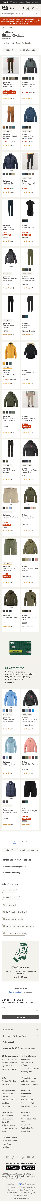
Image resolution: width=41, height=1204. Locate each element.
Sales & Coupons (28, 1081)
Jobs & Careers (7, 1116)
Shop (12, 8)
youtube (28, 1157)
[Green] (23, 559)
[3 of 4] (11, 75)
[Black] (16, 78)
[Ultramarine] (10, 508)
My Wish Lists (7, 1066)
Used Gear (6, 1103)
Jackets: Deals (11, 891)
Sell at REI (5, 1122)
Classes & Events (27, 1100)
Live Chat (5, 1147)
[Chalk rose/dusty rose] (31, 508)
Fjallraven (4, 27)
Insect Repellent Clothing (15, 919)
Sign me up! (20, 1017)
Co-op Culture (7, 1119)
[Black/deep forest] (7, 363)
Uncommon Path (27, 1103)
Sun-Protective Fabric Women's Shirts (19, 926)
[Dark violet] (29, 710)
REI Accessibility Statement (20, 1198)
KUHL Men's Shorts (12, 898)
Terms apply (18, 679)
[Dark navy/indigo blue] (28, 508)
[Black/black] (26, 611)
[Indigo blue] (13, 127)
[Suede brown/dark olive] (13, 78)
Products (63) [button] (8, 43)
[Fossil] (13, 174)
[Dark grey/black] (7, 78)
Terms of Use (10, 1184)
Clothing (11, 27)
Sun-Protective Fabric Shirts (15, 912)
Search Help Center (9, 1141)
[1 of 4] (9, 75)
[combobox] (20, 13)
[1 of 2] (29, 217)
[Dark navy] (26, 269)
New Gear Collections (10, 1100)
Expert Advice (26, 1096)
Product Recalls (11, 1193)
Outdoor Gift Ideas (9, 1081)
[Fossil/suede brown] (34, 508)
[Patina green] (13, 412)
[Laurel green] (29, 174)
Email (3, 1007)
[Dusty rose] (36, 559)
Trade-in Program (8, 1106)
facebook (18, 1157)
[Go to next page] (26, 841)
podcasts (33, 1157)
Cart (33, 8)
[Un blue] (33, 710)
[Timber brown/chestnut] (4, 127)
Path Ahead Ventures (29, 1106)
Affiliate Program (8, 1125)
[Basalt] (10, 127)
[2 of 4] (10, 75)
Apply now (9, 682)
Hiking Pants (10, 905)
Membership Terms (20, 1195)
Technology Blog (27, 1128)
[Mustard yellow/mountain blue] (4, 363)
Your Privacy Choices (28, 1184)
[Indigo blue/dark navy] (29, 78)
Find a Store (6, 1144)
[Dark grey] (4, 611)
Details (31, 1002)
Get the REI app (20, 977)
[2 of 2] (30, 217)
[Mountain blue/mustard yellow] (10, 363)
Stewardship (26, 1131)
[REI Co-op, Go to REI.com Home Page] (4, 8)
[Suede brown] (33, 174)
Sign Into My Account (10, 1059)
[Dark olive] (4, 78)
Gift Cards (5, 1084)
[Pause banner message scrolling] (38, 19)
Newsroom (25, 1125)
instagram (7, 1157)
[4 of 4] (12, 75)
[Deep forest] (33, 78)
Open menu (37, 8)
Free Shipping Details (29, 1084)
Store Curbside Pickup (30, 1068)
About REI (25, 1116)
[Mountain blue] (10, 412)
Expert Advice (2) (23, 43)
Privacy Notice (10, 1187)
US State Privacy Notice (27, 1187)
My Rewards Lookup (9, 1062)
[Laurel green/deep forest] (10, 78)
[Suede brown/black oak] (29, 611)
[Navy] (4, 174)
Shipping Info (26, 1072)
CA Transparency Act (27, 1193)
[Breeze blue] (26, 710)
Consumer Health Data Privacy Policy (20, 1190)
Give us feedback (15, 992)
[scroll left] (22, 508)
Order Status (26, 1059)
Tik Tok (13, 1157)
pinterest (23, 1157)
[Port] (33, 757)
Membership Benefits (10, 1069)
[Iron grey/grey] (23, 78)
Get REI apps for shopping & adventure (20, 1163)
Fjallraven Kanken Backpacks (16, 933)
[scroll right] (38, 508)
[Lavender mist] (29, 559)
